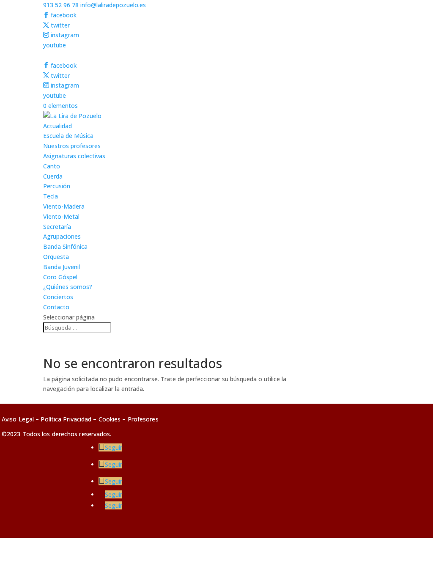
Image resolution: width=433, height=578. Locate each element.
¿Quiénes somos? (67, 287)
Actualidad (57, 126)
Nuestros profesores (72, 146)
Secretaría (57, 227)
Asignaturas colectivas (74, 156)
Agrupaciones (62, 236)
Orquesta (56, 257)
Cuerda (53, 176)
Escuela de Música (68, 136)
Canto (51, 166)
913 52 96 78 (61, 5)
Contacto (56, 307)
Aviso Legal (18, 419)
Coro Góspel (60, 277)
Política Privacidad (66, 419)
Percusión (56, 186)
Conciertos (58, 297)
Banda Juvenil (61, 267)
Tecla (50, 196)
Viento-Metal (61, 216)
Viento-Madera (64, 206)
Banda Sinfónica (65, 246)
